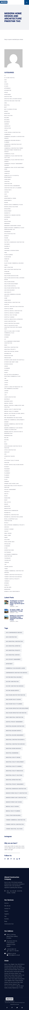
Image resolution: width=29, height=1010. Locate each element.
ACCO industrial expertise (13, 646)
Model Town (18, 973)
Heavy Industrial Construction (14, 717)
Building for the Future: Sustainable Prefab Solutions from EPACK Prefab (17, 618)
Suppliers (6, 914)
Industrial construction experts (15, 739)
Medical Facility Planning (11, 411)
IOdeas (6, 366)
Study (6, 548)
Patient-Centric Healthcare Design (13, 464)
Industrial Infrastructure (13, 779)
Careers (6, 911)
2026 (5, 82)
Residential (7, 512)
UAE (17, 986)
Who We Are (7, 906)
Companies (7, 171)
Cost (5, 194)
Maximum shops (8, 401)
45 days (6, 86)
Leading (6, 390)
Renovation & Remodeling (11, 510)
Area (5, 103)
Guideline (6, 271)
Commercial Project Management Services (13, 164)
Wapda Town (14, 964)
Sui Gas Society (13, 982)
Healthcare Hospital (10, 286)
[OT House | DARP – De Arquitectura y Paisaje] (6, 611)
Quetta (6, 493)
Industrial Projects (10, 349)
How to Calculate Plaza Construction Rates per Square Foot (13, 327)
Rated (5, 495)
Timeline (6, 562)
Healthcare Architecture (11, 275)
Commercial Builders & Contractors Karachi (14, 137)
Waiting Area (7, 587)
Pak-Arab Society (8, 971)
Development (7, 211)
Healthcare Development (11, 283)
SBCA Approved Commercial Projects (14, 525)
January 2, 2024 (14, 621)
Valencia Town (16, 984)
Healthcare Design (9, 281)
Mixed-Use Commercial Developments (14, 419)
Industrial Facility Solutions (14, 775)
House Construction (10, 321)
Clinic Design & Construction (12, 132)
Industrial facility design (13, 757)
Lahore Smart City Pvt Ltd (17, 975)
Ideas (5, 345)
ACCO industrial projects (13, 650)
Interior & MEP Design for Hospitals (14, 359)
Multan (6, 437)
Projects (6, 491)
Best (5, 107)
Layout (6, 384)
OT (5, 458)
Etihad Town (7, 975)
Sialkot (6, 531)
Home (5, 298)
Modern (6, 422)
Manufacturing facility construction (16, 793)
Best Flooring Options (10, 109)
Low (5, 395)
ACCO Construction (11, 637)
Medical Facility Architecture (12, 409)
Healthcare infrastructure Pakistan (16, 712)
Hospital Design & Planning (11, 313)
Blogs (5, 921)
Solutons (7, 539)
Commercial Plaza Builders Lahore (15, 668)
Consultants (7, 190)
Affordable (7, 88)
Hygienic (6, 337)
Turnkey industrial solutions (14, 828)
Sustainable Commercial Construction (11, 555)
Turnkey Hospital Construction (15, 824)
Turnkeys (6, 581)
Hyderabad (7, 335)
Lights (6, 392)
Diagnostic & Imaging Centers (12, 215)
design (6, 202)
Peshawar (7, 468)
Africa (6, 92)
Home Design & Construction (12, 302)
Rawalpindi (7, 498)
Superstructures (9, 550)
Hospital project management (14, 721)
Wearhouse (7, 589)
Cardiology (7, 126)
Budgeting (7, 113)
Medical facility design (12, 806)
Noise (5, 444)
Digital (6, 219)
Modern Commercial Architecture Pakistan (13, 424)
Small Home (7, 535)
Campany (6, 124)
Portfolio (6, 919)
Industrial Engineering (12, 753)
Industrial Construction (11, 347)
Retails (6, 522)
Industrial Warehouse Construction (16, 788)
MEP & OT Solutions (9, 415)
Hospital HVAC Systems (10, 315)
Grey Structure (8, 267)
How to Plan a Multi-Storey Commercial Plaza (12, 332)
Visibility (6, 585)
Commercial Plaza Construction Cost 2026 (13, 156)
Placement (7, 473)
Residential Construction (11, 514)
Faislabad (7, 244)
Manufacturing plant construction (16, 797)
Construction (8, 183)
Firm (5, 252)
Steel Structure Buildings (13, 815)
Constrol (7, 181)
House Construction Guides (11, 323)
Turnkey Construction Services (13, 576)
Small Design (7, 533)
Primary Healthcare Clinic (11, 483)
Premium (6, 481)
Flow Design (7, 256)
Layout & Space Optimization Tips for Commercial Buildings (13, 387)
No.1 (5, 442)
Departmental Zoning (10, 198)
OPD (5, 454)
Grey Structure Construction (12, 269)
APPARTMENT (9, 663)
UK (19, 986)
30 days (6, 84)
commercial (7, 134)
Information (7, 353)
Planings (6, 475)
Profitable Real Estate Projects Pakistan (13, 486)
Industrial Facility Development (15, 762)
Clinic (5, 130)
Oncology (7, 452)
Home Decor (7, 300)
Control (6, 192)
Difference (7, 217)
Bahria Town (7, 964)
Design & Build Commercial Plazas (13, 204)
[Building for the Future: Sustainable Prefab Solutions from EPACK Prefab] (6, 617)
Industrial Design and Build (13, 748)
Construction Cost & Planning (12, 187)
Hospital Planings (9, 317)
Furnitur (6, 259)
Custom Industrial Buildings (14, 677)
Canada (10, 988)
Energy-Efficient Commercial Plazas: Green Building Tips (14, 228)
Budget (6, 111)
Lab (5, 378)
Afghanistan (7, 90)
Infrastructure (8, 355)
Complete (7, 173)
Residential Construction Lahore (13, 516)
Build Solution (8, 115)
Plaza (5, 479)
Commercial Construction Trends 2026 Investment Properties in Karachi (13, 150)
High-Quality (7, 292)
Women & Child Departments (12, 591)
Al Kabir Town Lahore (18, 969)
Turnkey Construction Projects (13, 574)
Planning (6, 477)
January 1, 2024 (14, 606)
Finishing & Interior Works (11, 250)
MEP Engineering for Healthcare (13, 417)
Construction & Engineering (12, 185)
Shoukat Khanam (8, 529)
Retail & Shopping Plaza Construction (11, 519)
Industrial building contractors (15, 726)
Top (5, 564)
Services (6, 527)
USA (22, 988)
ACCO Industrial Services (13, 654)
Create (6, 196)
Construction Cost (9, 924)
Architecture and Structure (12, 100)
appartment (7, 94)
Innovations (7, 357)
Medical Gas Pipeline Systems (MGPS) (14, 413)
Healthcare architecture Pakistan (15, 695)
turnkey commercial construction (15, 819)
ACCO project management (13, 659)
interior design (8, 364)
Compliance (7, 179)
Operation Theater (9, 456)
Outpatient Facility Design (11, 460)
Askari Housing (18, 978)
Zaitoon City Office (17, 968)
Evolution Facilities (9, 233)
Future (6, 261)
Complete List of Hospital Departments (11, 176)
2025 (5, 79)
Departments (8, 200)
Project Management (10, 489)
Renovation (7, 508)
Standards (7, 546)
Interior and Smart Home (11, 362)
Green (5, 265)
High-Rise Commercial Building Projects (12, 295)
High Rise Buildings (9, 290)
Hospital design (8, 308)
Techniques (7, 558)
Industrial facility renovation (14, 770)
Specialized (7, 543)
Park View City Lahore (9, 977)
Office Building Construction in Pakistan (13, 446)
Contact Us (7, 908)
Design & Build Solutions (11, 206)
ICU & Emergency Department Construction (12, 342)
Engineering (7, 231)
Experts (6, 235)
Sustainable (7, 552)
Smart (6, 537)
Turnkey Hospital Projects (11, 578)
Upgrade (6, 583)
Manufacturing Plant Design (14, 802)
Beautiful (7, 105)
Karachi (6, 370)
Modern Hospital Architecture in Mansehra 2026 (13, 432)
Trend (6, 568)
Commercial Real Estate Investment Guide (14, 168)
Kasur (6, 372)
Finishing (6, 248)
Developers (7, 208)
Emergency (7, 223)
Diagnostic (7, 213)
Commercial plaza (9, 153)
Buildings (6, 119)
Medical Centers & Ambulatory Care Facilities (14, 406)
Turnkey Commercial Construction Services (14, 571)
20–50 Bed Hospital (9, 77)
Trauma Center (8, 566)
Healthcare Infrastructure (12, 288)
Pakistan (6, 462)
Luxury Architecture (10, 397)
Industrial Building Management (15, 735)
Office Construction (10, 450)
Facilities (7, 240)
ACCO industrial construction (14, 641)
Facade (6, 238)
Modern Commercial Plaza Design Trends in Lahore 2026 (13, 428)
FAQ (5, 916)
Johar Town (11, 978)
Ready (5, 500)
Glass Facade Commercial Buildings (14, 263)
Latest (6, 382)
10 (5, 75)
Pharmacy (7, 471)
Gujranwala (7, 273)
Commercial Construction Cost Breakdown (13, 145)
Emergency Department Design (12, 225)
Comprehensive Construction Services (16, 672)
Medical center (8, 403)
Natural (6, 439)
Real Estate (7, 502)
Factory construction (12, 681)
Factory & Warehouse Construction (14, 242)
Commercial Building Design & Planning (12, 141)
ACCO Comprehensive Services (14, 632)
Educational (7, 221)
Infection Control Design (11, 351)
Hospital (6, 304)
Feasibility (7, 246)
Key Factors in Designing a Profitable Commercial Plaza (12, 375)
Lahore (6, 380)
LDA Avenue (12, 973)
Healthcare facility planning (14, 703)
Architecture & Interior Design (13, 98)
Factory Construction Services (14, 686)
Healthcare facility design (13, 699)
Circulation (7, 128)
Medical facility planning (13, 811)
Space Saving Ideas (9, 541)
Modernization (8, 435)
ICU (5, 339)
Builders (6, 117)
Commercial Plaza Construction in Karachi (14, 160)
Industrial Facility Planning (14, 766)
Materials (7, 399)
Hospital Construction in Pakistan (14, 306)
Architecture (8, 96)
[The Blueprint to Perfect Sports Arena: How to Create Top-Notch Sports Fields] (6, 602)
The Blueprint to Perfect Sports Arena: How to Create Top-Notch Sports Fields (17, 603)
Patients (6, 466)
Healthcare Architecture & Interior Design (14, 278)
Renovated (7, 506)
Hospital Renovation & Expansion (13, 319)
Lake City (16, 966)
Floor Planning (8, 254)
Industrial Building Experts (13, 730)
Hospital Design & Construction (13, 310)
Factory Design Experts (12, 690)
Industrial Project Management (15, 784)
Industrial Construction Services (15, 744)
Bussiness (7, 121)
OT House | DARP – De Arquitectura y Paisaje (16, 610)
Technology (7, 560)
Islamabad (7, 368)
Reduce (6, 504)
